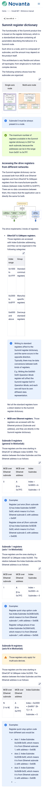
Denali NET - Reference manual (23, 11)
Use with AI (10, 18)
